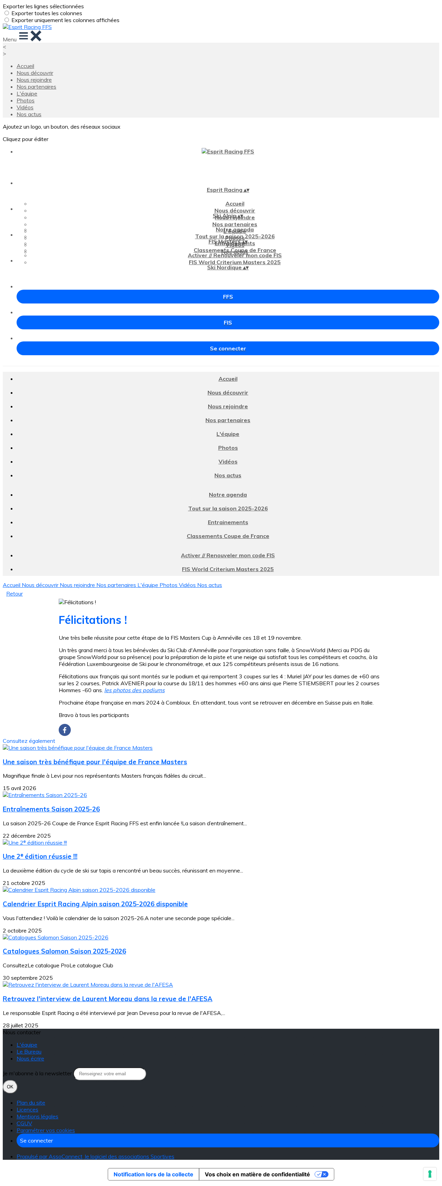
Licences (27, 1109)
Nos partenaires (36, 86)
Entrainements (228, 522)
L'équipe (27, 93)
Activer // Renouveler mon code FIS (235, 255)
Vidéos (25, 107)
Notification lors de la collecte (153, 1174)
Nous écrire (30, 1058)
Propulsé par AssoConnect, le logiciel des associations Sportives (95, 1156)
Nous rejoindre (34, 79)
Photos (26, 100)
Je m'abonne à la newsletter (38, 1073)
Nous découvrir (35, 72)
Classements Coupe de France (235, 250)
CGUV (24, 1123)
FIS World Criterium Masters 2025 (235, 262)
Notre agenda (235, 229)
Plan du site (31, 1102)
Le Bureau (29, 1051)
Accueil (25, 65)
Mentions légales (37, 1116)
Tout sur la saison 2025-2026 (235, 236)
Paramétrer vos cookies (46, 1130)
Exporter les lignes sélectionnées (43, 6)
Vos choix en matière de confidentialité (257, 1174)
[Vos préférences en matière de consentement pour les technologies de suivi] (429, 1173)
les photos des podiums (134, 690)
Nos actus (29, 114)
